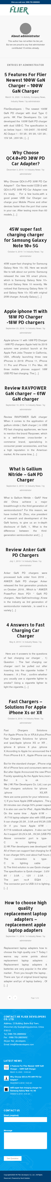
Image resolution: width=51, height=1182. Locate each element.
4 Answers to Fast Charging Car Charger (26, 630)
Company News (38, 97)
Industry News (17, 101)
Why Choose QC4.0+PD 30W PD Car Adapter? (25, 158)
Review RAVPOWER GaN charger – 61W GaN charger (25, 393)
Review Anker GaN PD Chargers (25, 552)
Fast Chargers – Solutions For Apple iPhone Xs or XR (25, 707)
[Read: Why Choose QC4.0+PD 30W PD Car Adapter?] (6, 1078)
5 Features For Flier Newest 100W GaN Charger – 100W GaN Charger (25, 83)
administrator (34, 101)
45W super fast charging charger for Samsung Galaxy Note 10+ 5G (25, 237)
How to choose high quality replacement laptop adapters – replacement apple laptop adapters (25, 916)
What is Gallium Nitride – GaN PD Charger (25, 474)
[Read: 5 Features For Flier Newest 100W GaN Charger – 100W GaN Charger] (6, 1067)
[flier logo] (21, 10)
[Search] (36, 10)
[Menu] (43, 10)
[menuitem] (36, 10)
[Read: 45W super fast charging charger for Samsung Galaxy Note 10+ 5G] (6, 1089)
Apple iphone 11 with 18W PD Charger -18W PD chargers (25, 316)
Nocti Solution (25, 1178)
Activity (27, 97)
